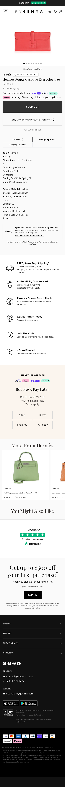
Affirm (22, 415)
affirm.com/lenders (26, 755)
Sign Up (32, 595)
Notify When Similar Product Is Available (30, 120)
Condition (16, 140)
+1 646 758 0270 (15, 680)
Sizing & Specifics (47, 140)
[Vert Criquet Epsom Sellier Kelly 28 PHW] (25, 475)
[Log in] (50, 11)
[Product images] (32, 42)
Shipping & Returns (18, 145)
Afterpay (43, 424)
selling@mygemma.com (20, 693)
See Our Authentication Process (29, 235)
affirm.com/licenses (22, 762)
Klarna (42, 415)
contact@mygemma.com (20, 676)
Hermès (7, 75)
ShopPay (22, 424)
